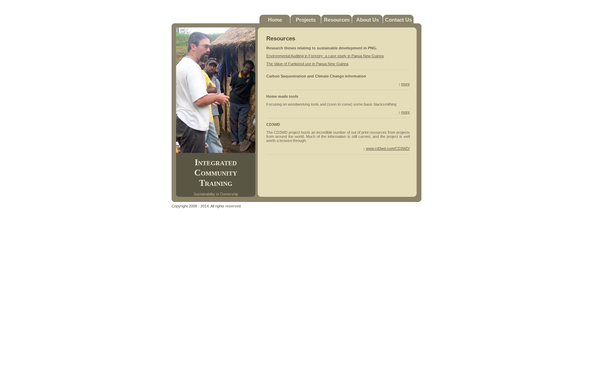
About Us (367, 20)
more (405, 84)
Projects (306, 20)
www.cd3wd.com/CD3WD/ (388, 148)
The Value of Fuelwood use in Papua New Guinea (307, 64)
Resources (337, 20)
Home (275, 20)
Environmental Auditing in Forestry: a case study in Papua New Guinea (325, 56)
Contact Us (398, 20)
